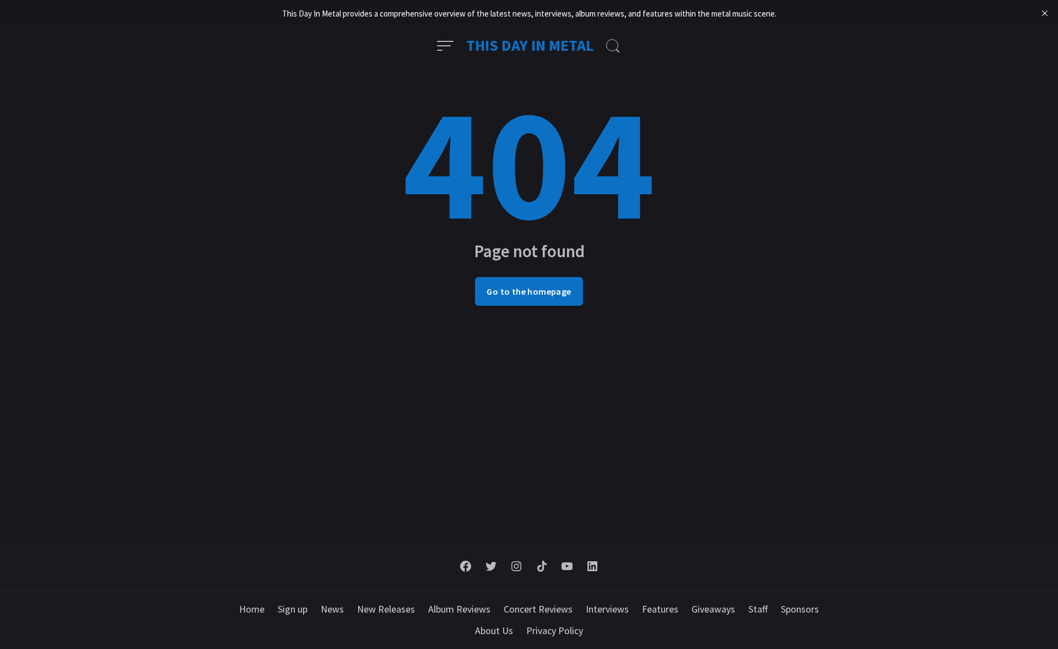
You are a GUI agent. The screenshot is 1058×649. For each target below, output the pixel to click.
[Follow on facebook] (465, 566)
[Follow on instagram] (516, 566)
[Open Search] (613, 46)
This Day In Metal (530, 45)
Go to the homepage (529, 291)
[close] (1045, 13)
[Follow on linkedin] (592, 566)
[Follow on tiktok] (541, 566)
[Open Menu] (445, 46)
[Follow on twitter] (491, 566)
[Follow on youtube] (567, 566)
